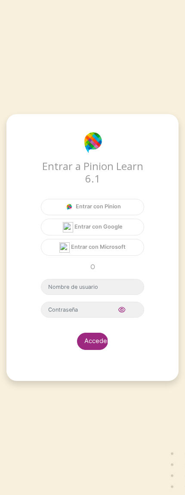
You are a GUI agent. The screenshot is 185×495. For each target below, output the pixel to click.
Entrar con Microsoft (98, 247)
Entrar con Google (98, 226)
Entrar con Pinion (97, 206)
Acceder (96, 341)
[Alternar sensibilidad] (122, 310)
